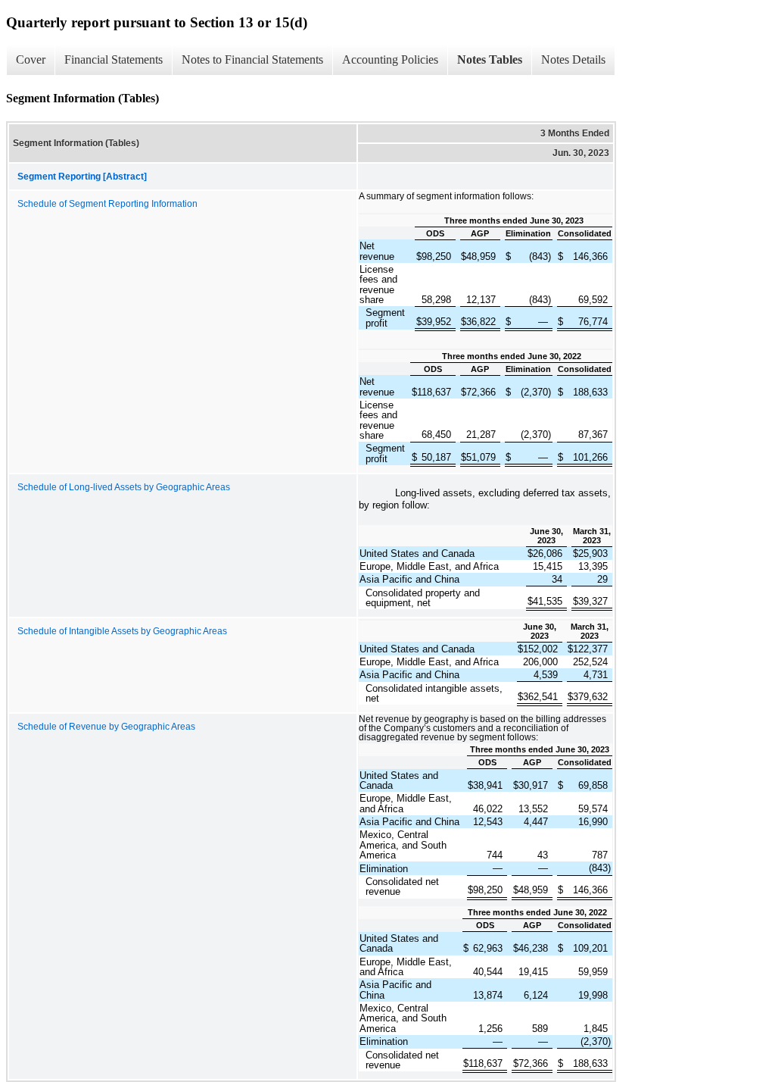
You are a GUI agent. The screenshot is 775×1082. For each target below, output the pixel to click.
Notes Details (573, 59)
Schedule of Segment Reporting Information (107, 203)
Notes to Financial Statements (252, 59)
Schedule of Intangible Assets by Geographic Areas (122, 631)
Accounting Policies (390, 59)
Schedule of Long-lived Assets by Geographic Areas (123, 487)
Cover (30, 59)
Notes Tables (489, 59)
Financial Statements (113, 59)
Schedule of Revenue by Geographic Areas (106, 726)
